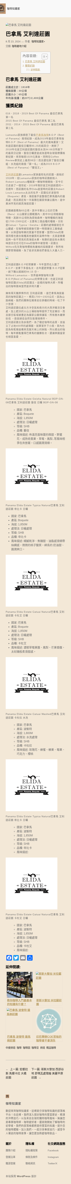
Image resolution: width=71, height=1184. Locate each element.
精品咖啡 (51, 1047)
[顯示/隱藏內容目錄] (43, 56)
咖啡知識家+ (38, 41)
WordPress (24, 1176)
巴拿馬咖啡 (42, 134)
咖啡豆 (35, 1047)
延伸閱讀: (35, 69)
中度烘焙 (10, 1047)
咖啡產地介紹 (19, 46)
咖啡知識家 (13, 8)
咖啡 (19, 1047)
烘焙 (42, 1047)
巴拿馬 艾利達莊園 (35, 61)
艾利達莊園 (12, 174)
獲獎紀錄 (30, 65)
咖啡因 (26, 1047)
